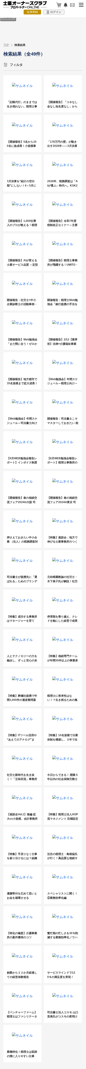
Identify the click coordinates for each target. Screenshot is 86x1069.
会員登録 (32, 12)
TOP (6, 45)
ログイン (55, 12)
